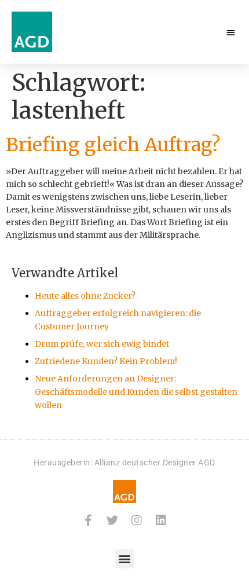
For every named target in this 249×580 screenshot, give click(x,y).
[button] (231, 32)
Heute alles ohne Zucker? (85, 296)
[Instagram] (136, 520)
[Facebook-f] (88, 520)
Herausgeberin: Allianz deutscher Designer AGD (124, 462)
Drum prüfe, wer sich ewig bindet (102, 344)
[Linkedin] (161, 520)
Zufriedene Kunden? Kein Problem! (106, 361)
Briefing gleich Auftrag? (113, 144)
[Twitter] (112, 520)
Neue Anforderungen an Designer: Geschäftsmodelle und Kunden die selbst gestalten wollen (136, 391)
